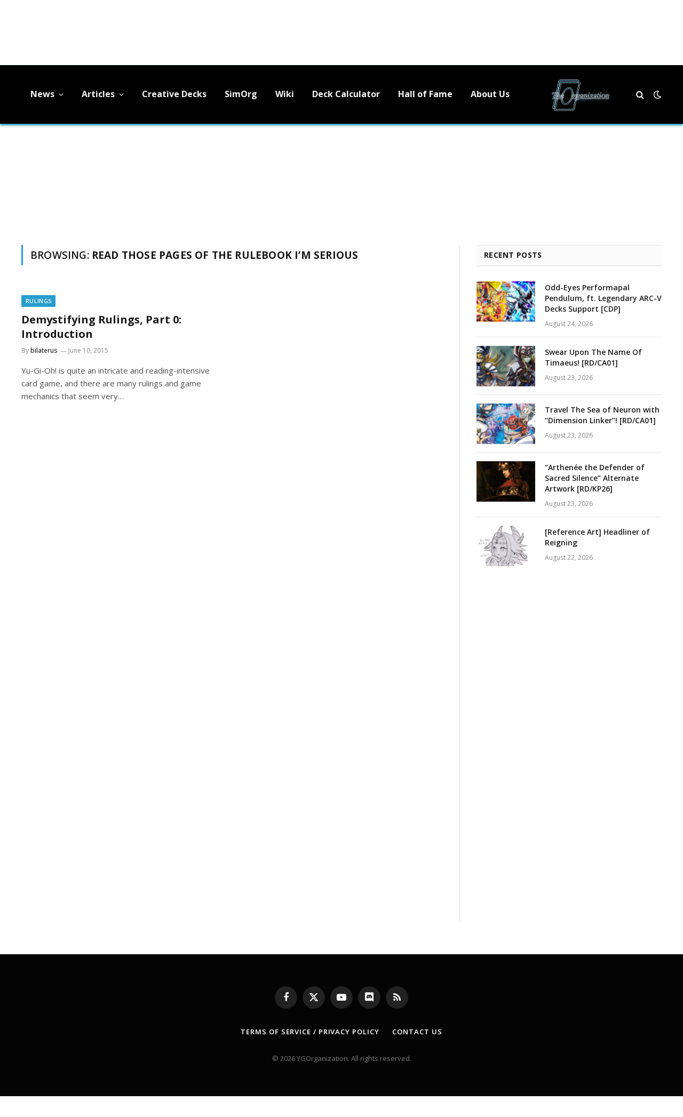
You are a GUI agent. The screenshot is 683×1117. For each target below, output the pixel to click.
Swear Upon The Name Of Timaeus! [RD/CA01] (593, 357)
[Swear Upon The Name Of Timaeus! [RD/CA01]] (505, 366)
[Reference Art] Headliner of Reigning (597, 537)
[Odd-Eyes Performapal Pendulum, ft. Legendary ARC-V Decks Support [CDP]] (505, 301)
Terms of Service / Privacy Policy (310, 1031)
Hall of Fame (425, 94)
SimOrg (241, 94)
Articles (98, 94)
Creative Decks (174, 94)
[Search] (640, 95)
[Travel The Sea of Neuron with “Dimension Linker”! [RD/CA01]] (505, 423)
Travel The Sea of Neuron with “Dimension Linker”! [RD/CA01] (602, 415)
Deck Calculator (346, 94)
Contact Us (417, 1031)
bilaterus (44, 350)
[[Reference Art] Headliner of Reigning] (505, 546)
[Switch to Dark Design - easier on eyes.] (656, 94)
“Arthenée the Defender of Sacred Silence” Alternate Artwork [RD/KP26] (595, 478)
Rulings (38, 301)
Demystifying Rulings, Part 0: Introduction (101, 326)
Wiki (284, 94)
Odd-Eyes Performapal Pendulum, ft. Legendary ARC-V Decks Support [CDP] (603, 298)
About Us (490, 94)
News (42, 94)
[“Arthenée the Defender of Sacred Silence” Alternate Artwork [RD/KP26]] (505, 481)
